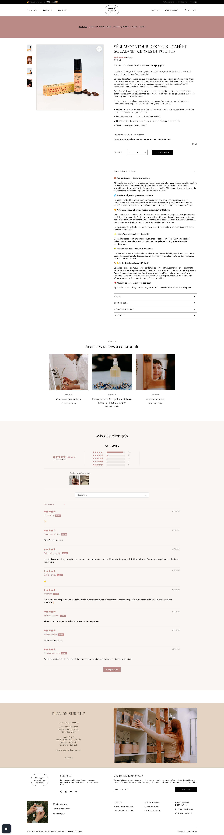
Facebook (66, 791)
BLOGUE (46, 10)
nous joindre (168, 2)
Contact (118, 802)
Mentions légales (183, 813)
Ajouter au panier (162, 153)
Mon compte (182, 2)
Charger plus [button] (112, 669)
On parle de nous (153, 811)
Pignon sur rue (171, 10)
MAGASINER (63, 10)
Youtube (71, 791)
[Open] (6, 828)
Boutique (83, 27)
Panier (193, 2)
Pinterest (76, 791)
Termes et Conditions (74, 831)
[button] (120, 57)
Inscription (186, 789)
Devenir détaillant (184, 809)
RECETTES (31, 10)
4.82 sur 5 (70, 457)
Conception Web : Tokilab (187, 832)
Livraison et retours (123, 811)
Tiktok (81, 791)
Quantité (118, 153)
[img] (49, 511)
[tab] (155, 171)
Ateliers (155, 10)
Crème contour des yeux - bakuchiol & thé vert (150, 139)
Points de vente (152, 802)
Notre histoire (151, 807)
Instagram (61, 791)
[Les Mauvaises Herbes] (112, 10)
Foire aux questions (123, 807)
